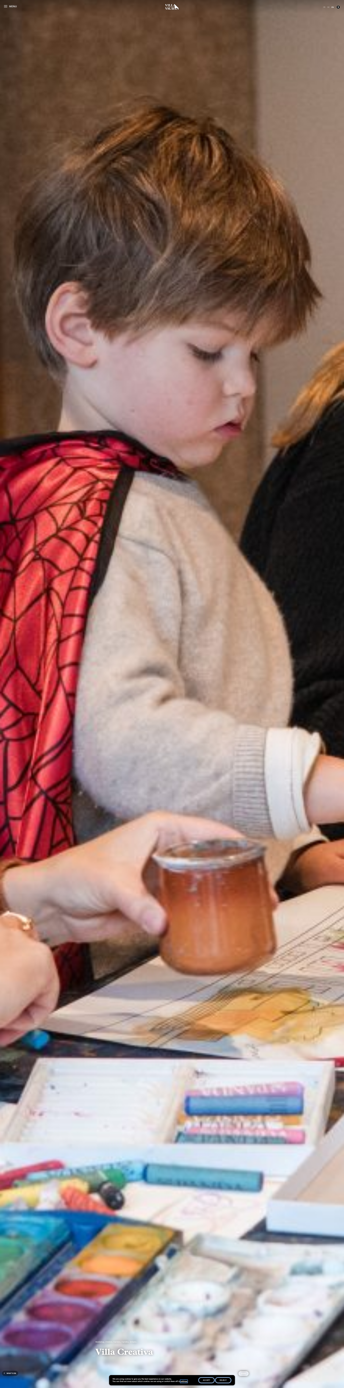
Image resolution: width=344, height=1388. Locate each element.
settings (183, 1381)
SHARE (243, 1373)
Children (108, 1342)
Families (117, 1342)
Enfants (133, 1342)
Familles (125, 1342)
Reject (223, 1380)
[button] (10, 6)
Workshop (99, 1342)
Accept (206, 1380)
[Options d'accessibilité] (338, 7)
